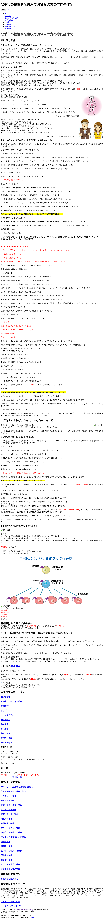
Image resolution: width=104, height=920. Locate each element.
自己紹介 (8, 16)
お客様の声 (9, 22)
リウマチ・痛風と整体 (10, 864)
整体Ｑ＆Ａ (5, 733)
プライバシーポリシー (10, 902)
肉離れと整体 (6, 819)
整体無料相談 (6, 738)
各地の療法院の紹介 (9, 879)
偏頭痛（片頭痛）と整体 (11, 832)
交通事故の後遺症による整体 (13, 837)
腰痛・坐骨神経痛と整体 (11, 805)
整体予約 (8, 29)
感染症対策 (5, 697)
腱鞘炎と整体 (6, 846)
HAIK (9, 10)
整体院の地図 (10, 26)
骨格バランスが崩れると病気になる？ (17, 787)
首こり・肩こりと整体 (10, 828)
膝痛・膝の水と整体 (9, 814)
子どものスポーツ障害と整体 (13, 791)
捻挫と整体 (5, 842)
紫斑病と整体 (6, 860)
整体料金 (8, 24)
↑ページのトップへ (8, 906)
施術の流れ (9, 20)
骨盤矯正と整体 (7, 800)
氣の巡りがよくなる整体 (11, 701)
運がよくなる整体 (11, 18)
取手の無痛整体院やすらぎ (23, 910)
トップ (7, 14)
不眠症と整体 (6, 855)
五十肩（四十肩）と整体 (11, 851)
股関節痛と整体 (7, 823)
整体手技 (5, 706)
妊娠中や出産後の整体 (10, 869)
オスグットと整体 (8, 796)
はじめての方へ (7, 715)
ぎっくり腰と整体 (8, 810)
